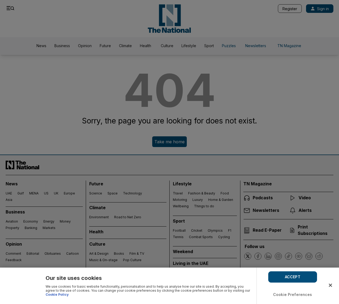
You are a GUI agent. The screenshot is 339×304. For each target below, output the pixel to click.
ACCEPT (292, 277)
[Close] (330, 285)
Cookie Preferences (292, 294)
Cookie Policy (57, 294)
